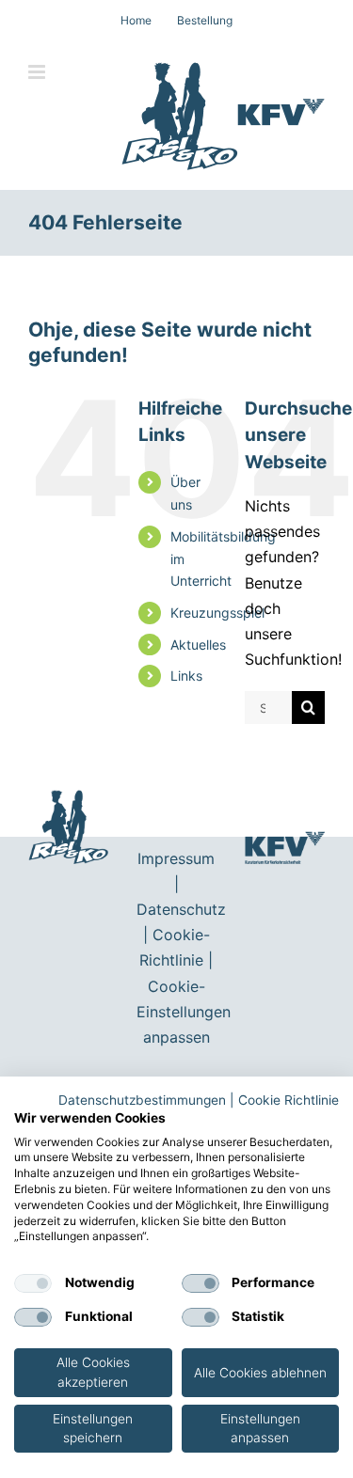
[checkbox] (33, 1283)
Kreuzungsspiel (217, 613)
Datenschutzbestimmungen (142, 1100)
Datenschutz (181, 909)
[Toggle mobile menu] (38, 72)
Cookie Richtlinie (288, 1100)
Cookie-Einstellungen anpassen (183, 1011)
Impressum (176, 858)
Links (186, 676)
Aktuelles (198, 645)
